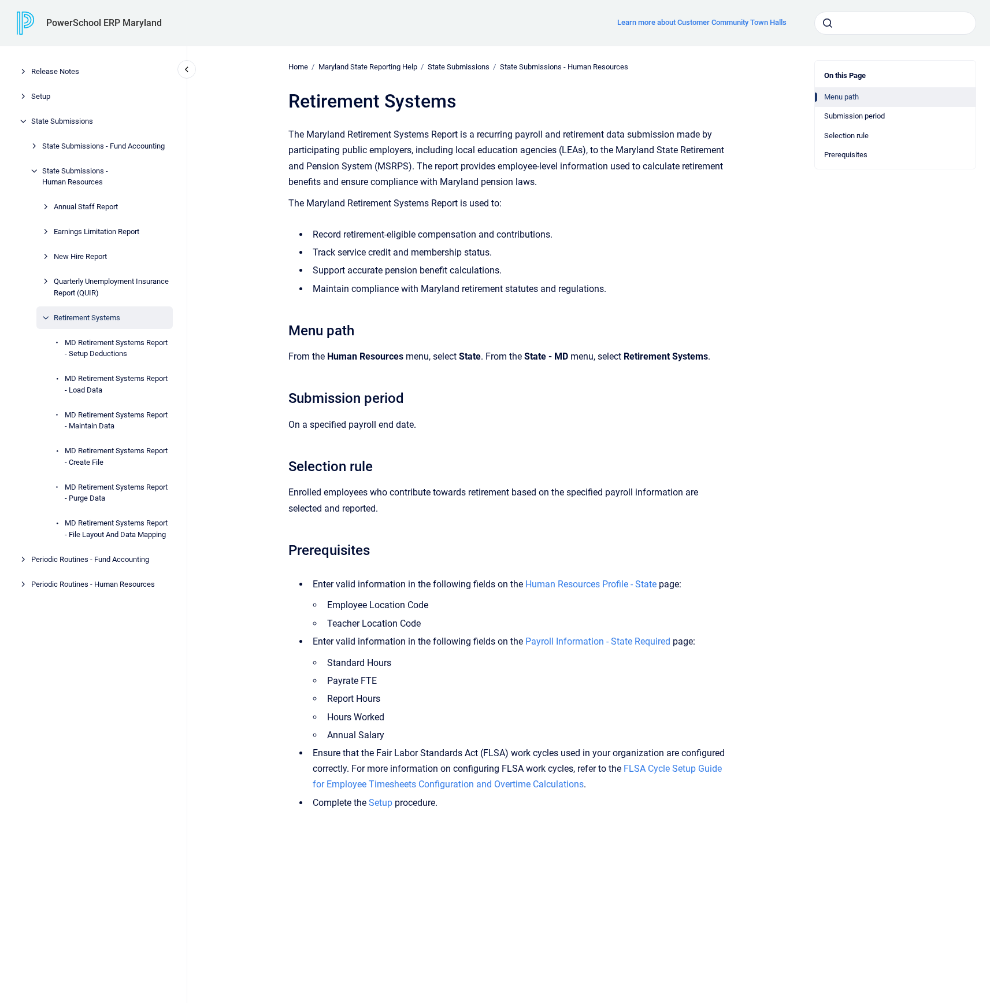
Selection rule (846, 135)
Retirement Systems (87, 317)
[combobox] (895, 23)
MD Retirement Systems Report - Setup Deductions (116, 348)
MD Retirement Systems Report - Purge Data (116, 493)
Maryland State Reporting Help (367, 66)
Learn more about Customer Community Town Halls (702, 22)
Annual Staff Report (86, 206)
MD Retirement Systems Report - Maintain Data (116, 420)
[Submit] (827, 23)
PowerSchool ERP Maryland (104, 22)
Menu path (841, 96)
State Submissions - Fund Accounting (103, 146)
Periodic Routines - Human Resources (93, 584)
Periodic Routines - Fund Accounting (90, 559)
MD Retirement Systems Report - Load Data (116, 384)
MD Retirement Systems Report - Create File (116, 456)
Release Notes (55, 71)
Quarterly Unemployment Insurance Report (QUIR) (111, 287)
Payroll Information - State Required (597, 641)
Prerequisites (845, 154)
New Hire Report (80, 256)
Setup (40, 96)
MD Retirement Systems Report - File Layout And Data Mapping (116, 529)
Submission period (854, 116)
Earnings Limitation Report (96, 231)
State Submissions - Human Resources (75, 176)
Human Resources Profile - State (591, 584)
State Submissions (62, 121)
